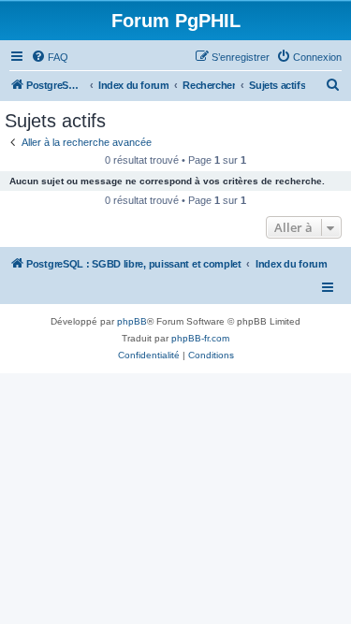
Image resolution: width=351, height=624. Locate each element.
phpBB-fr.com (200, 338)
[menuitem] (49, 57)
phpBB (132, 321)
